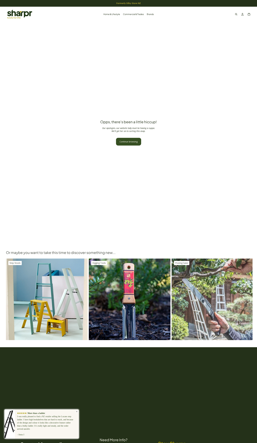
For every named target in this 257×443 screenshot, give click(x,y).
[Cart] (249, 14)
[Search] (236, 14)
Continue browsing (129, 141)
